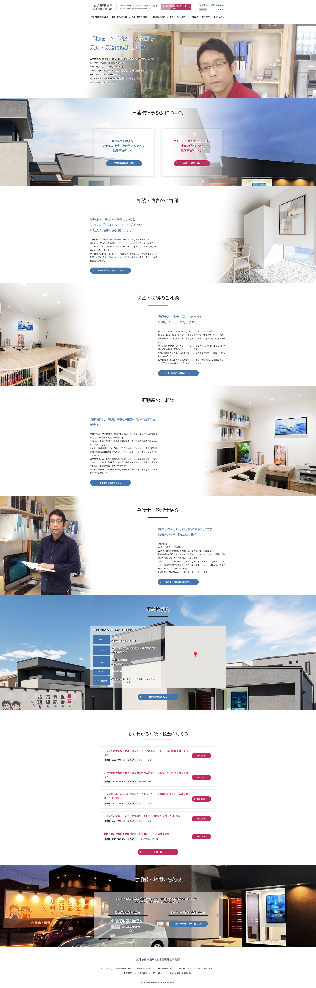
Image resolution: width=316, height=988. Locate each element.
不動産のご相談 (159, 17)
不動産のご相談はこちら (110, 483)
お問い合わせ (219, 17)
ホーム (106, 968)
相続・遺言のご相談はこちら (110, 270)
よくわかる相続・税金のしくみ (175, 7)
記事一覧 (158, 852)
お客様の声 (194, 17)
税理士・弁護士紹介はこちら (178, 582)
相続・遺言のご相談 (119, 17)
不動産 (141, 839)
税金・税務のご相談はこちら (178, 373)
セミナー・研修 (145, 760)
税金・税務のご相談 (140, 17)
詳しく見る (201, 756)
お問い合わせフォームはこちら (188, 924)
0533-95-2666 (119, 660)
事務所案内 (206, 17)
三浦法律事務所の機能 (99, 17)
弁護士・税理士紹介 (178, 17)
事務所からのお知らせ (152, 839)
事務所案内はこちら (158, 697)
